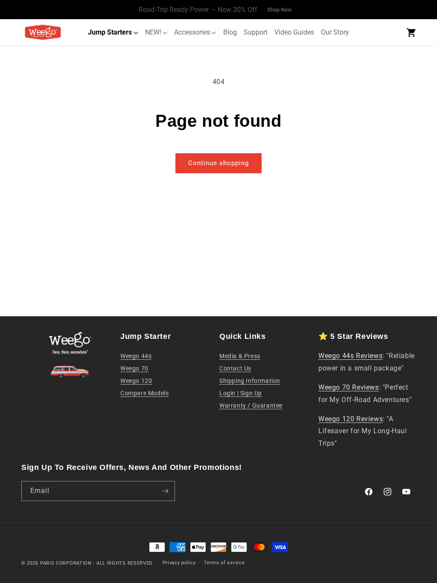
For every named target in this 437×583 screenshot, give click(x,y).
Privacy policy (179, 563)
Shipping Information (249, 380)
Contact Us (235, 368)
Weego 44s (135, 356)
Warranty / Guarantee (251, 405)
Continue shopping (218, 163)
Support (256, 32)
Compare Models (144, 393)
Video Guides (294, 32)
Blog (230, 32)
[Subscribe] (165, 491)
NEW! (153, 32)
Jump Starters (110, 32)
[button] (411, 32)
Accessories (192, 32)
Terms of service (224, 563)
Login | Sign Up (240, 393)
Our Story (335, 32)
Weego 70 (134, 368)
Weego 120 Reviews (350, 419)
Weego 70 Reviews (348, 387)
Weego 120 (136, 380)
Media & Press (239, 356)
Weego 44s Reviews (350, 356)
